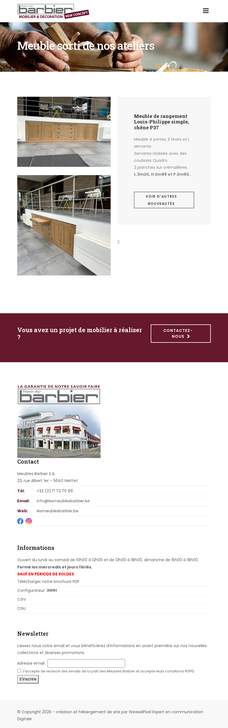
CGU (21, 608)
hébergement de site (99, 712)
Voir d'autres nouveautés (161, 200)
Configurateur (31, 590)
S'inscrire (27, 679)
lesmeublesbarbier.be (57, 511)
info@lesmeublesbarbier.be (63, 501)
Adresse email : (31, 663)
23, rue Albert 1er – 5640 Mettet (47, 480)
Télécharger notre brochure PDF (48, 581)
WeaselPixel (140, 712)
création (64, 712)
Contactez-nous (178, 333)
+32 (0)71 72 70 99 (55, 491)
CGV (21, 599)
